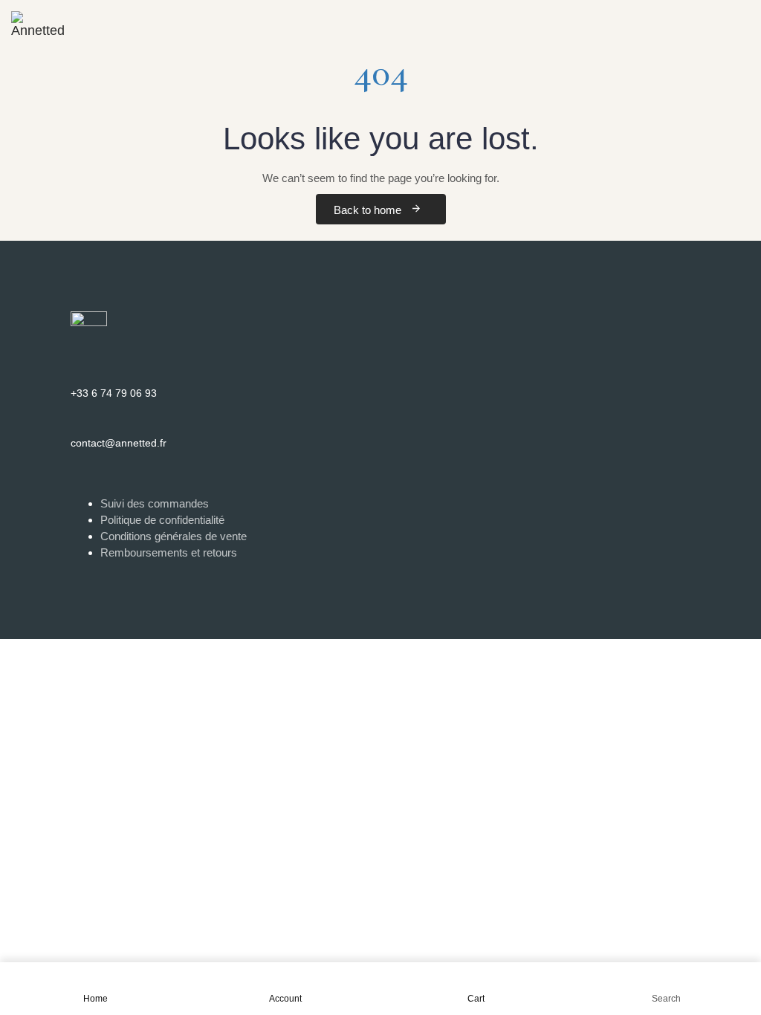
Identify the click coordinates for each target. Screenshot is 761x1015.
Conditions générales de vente (173, 536)
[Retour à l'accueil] (37, 18)
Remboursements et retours (168, 552)
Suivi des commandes (154, 503)
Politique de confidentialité (162, 519)
